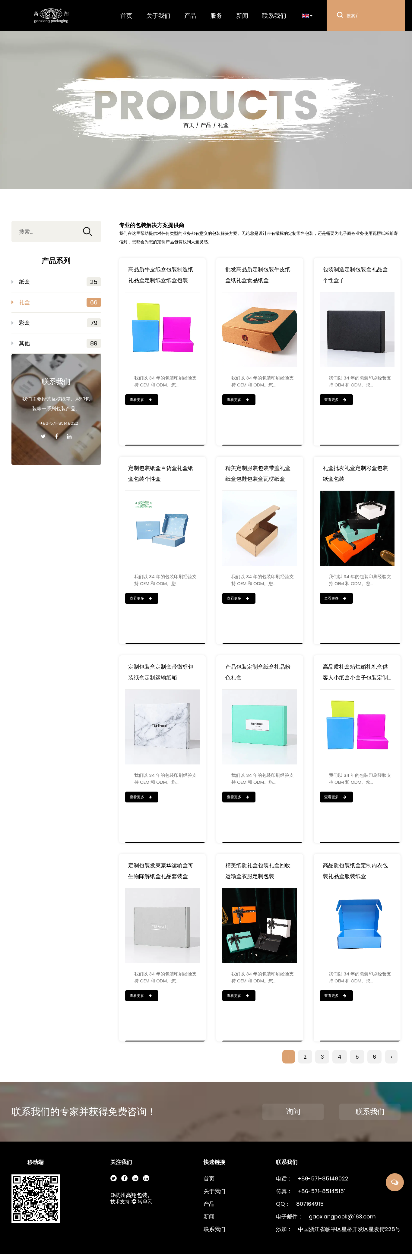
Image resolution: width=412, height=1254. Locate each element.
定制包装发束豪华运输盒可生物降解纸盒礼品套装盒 (160, 871)
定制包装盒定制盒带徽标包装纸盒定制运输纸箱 (160, 672)
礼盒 (58, 302)
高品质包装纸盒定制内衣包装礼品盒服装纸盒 (355, 871)
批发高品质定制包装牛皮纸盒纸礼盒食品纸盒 (257, 275)
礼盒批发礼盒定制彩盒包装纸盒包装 (355, 473)
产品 (190, 15)
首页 (126, 15)
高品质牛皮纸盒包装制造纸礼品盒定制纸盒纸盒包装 (160, 275)
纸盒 (58, 282)
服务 (216, 15)
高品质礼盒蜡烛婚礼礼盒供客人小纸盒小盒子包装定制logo (355, 673)
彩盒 (58, 323)
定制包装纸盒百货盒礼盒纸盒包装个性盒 (160, 473)
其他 (58, 343)
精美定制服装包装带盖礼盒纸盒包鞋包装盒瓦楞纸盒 (257, 473)
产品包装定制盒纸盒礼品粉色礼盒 (257, 672)
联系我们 (274, 15)
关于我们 (158, 15)
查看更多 (137, 399)
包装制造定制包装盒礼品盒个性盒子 (355, 275)
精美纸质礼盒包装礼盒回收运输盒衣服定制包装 (257, 871)
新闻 (242, 15)
